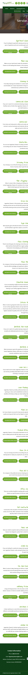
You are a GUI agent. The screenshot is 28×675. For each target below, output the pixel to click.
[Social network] (19, 3)
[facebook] (16, 3)
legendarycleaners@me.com (15, 657)
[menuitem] (6, 8)
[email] (24, 3)
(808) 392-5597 (15, 654)
